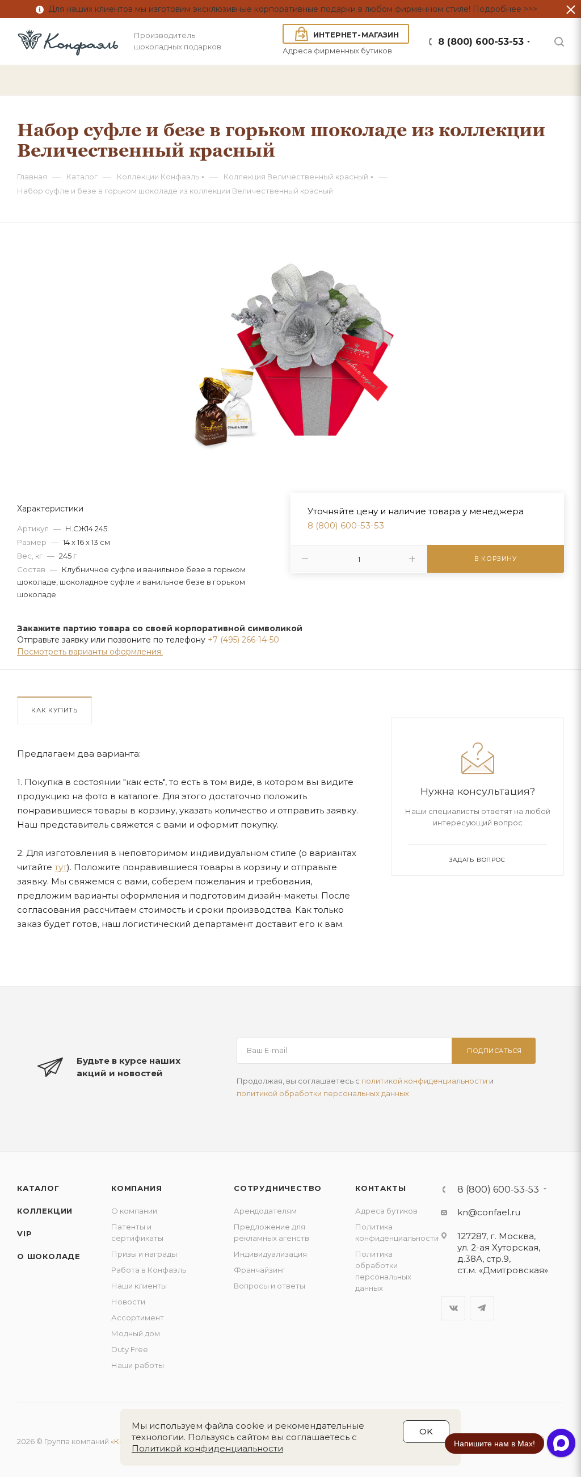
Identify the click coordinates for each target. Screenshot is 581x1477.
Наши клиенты (139, 1285)
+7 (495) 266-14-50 (243, 640)
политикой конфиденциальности (424, 1080)
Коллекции (45, 1210)
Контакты (380, 1188)
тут (60, 867)
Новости (128, 1301)
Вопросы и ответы (269, 1285)
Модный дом (135, 1333)
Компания (136, 1188)
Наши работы (137, 1365)
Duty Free (129, 1349)
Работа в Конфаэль (148, 1269)
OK (426, 1431)
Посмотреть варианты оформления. (90, 652)
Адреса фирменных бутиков (337, 50)
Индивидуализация (270, 1253)
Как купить (54, 710)
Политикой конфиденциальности (207, 1448)
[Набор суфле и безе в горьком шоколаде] (291, 349)
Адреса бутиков (386, 1210)
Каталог (38, 1188)
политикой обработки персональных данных (323, 1093)
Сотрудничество (278, 1188)
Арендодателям (265, 1210)
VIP (24, 1233)
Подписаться (494, 1051)
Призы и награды (144, 1253)
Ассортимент (137, 1317)
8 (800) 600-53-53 (481, 41)
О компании (134, 1210)
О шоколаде (49, 1256)
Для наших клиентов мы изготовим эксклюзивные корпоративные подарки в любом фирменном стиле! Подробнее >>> (290, 9)
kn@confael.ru (488, 1212)
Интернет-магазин (356, 34)
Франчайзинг (259, 1269)
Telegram (482, 1308)
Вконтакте (453, 1308)
